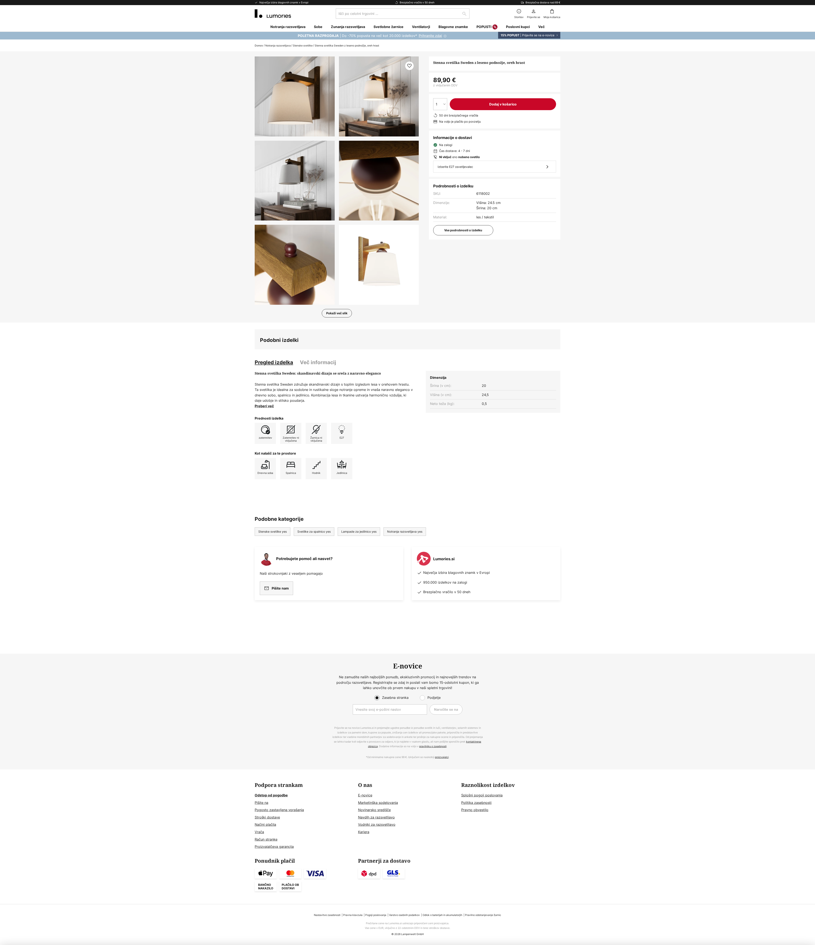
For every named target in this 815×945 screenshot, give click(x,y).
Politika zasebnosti (476, 802)
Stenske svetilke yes (272, 531)
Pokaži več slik (336, 313)
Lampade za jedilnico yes (359, 531)
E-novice (365, 795)
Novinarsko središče (374, 809)
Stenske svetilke (303, 45)
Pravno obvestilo (474, 809)
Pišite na (261, 802)
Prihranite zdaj (430, 35)
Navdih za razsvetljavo (376, 817)
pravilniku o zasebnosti (433, 746)
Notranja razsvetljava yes (404, 531)
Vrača (259, 832)
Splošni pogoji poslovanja (482, 795)
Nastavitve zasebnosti (327, 915)
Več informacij (318, 362)
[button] (295, 181)
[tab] (274, 362)
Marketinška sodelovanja (378, 802)
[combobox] (402, 13)
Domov (259, 45)
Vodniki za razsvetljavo (376, 824)
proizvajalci (442, 757)
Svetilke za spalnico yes (314, 531)
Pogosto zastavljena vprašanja (279, 809)
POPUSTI (483, 27)
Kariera (363, 832)
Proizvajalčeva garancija (274, 846)
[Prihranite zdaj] (407, 35)
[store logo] (273, 13)
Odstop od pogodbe (271, 795)
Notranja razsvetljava (278, 45)
